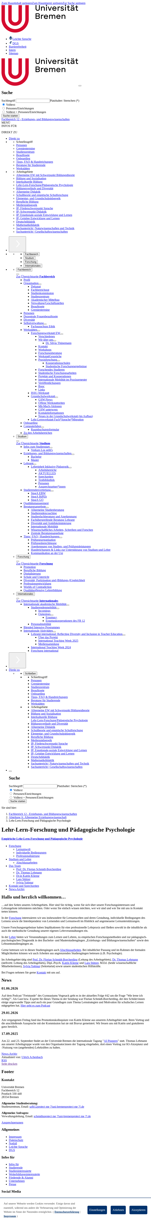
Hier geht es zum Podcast (35, 1005)
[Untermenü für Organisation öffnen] (39, 284)
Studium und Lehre (20, 859)
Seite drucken (9, 1063)
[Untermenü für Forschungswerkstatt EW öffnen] (61, 334)
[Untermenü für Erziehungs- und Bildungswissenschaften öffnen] (72, 454)
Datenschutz (16, 1140)
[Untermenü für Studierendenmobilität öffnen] (57, 608)
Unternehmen (17, 1180)
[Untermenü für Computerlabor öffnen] (42, 427)
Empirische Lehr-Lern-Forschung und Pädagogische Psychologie (42, 838)
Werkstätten (23, 168)
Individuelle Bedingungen (31, 852)
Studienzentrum (25, 151)
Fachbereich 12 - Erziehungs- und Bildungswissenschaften (35, 119)
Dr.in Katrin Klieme (27, 875)
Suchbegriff (8, 100)
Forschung (15, 845)
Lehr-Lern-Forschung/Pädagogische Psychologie (44, 185)
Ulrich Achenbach (32, 1057)
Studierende (16, 1167)
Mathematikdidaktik (27, 225)
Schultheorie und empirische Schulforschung (42, 195)
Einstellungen (97, 1209)
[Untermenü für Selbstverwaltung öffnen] (45, 324)
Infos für (14, 1164)
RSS (4, 1060)
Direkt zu (14, 138)
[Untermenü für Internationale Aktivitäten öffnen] (54, 631)
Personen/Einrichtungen (19, 108)
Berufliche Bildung (27, 201)
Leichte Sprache (18, 1146)
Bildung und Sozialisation (31, 178)
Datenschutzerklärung (67, 1212)
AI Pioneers (111, 1040)
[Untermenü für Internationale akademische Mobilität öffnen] (67, 605)
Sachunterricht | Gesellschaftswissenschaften (42, 231)
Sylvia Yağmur (24, 882)
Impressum (15, 1136)
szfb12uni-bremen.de (56, 1106)
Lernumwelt (23, 849)
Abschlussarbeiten (26, 862)
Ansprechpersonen (12, 1122)
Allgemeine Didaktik (28, 191)
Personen (21, 145)
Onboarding (23, 158)
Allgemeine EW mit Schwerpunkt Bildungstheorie (45, 175)
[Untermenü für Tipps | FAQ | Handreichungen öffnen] (60, 537)
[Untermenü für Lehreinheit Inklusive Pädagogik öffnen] (70, 467)
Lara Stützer (23, 879)
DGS (12, 1150)
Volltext (10, 104)
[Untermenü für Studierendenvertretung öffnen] (52, 490)
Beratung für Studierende (30, 165)
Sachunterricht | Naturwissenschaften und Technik (45, 228)
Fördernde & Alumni (21, 1177)
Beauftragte (23, 155)
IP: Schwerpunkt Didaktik (31, 211)
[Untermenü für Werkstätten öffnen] (38, 330)
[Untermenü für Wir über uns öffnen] (54, 340)
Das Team (15, 865)
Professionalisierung (28, 855)
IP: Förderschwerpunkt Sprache (34, 208)
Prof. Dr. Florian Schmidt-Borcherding (38, 869)
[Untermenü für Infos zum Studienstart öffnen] (51, 447)
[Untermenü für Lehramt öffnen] (34, 464)
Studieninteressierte (20, 1170)
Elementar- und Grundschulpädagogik (38, 198)
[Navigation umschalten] (79, 85)
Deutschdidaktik (25, 221)
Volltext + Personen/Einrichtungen (25, 112)
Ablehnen (118, 1209)
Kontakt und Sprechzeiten (24, 885)
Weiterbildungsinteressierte (24, 1174)
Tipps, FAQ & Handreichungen (34, 161)
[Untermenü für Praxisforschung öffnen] (58, 360)
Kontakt (41, 972)
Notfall (13, 1143)
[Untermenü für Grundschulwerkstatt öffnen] (56, 397)
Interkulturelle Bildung (29, 181)
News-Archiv (17, 889)
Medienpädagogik (26, 205)
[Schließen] (17, 274)
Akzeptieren (138, 1209)
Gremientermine (25, 148)
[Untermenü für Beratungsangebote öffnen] (47, 507)
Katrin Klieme (70, 962)
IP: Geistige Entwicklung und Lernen (38, 218)
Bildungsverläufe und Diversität (34, 188)
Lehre (12, 937)
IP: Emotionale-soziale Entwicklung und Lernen (44, 215)
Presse (12, 1184)
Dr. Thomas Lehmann (29, 872)
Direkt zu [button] (14, 669)
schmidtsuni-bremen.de (62, 1116)
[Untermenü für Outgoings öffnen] (51, 615)
